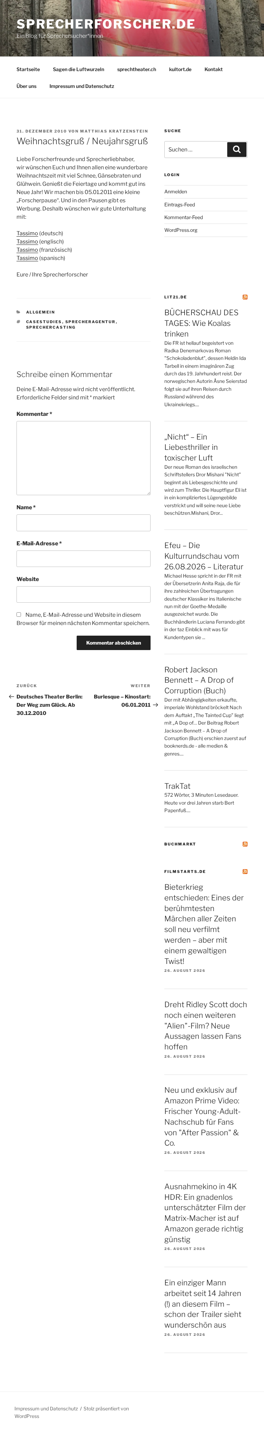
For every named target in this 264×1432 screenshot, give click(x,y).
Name (26, 507)
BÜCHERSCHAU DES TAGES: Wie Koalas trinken (201, 323)
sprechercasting (51, 327)
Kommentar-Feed (183, 217)
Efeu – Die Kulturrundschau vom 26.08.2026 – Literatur (203, 556)
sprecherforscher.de (106, 24)
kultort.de (180, 69)
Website (27, 579)
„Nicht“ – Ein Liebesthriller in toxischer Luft (191, 447)
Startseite (28, 69)
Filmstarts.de (185, 871)
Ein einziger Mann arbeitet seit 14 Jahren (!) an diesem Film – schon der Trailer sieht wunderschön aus (202, 1303)
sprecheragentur (90, 321)
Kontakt (214, 69)
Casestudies (44, 321)
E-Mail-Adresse (39, 543)
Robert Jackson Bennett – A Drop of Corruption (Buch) (199, 680)
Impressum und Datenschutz (82, 86)
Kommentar (34, 414)
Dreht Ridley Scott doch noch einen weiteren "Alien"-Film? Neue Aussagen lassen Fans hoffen (205, 1025)
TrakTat (177, 786)
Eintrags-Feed (179, 204)
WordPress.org (180, 230)
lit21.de (175, 297)
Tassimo (27, 233)
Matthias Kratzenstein (114, 131)
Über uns (26, 86)
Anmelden (175, 191)
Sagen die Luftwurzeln (78, 69)
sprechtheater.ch (136, 69)
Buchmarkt (180, 844)
